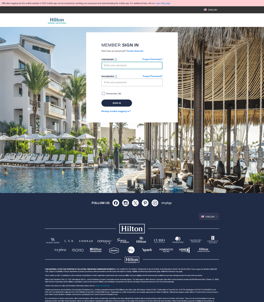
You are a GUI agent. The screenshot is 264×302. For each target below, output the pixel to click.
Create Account (135, 51)
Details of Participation (102, 286)
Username (107, 59)
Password (107, 76)
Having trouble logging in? (116, 111)
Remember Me (113, 93)
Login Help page (162, 3)
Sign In (117, 103)
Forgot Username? (153, 59)
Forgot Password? (153, 76)
